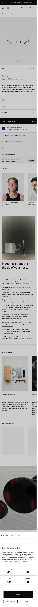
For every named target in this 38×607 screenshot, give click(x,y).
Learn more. (28, 339)
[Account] (26, 8)
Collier (6, 457)
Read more (29, 91)
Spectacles (5, 14)
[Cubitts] (6, 8)
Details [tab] (13, 535)
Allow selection (10, 601)
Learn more (16, 159)
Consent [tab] (4, 535)
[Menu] (34, 8)
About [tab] (20, 535)
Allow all (18, 594)
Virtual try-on (18, 61)
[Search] (22, 8)
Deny (26, 601)
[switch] (27, 572)
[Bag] (30, 8)
